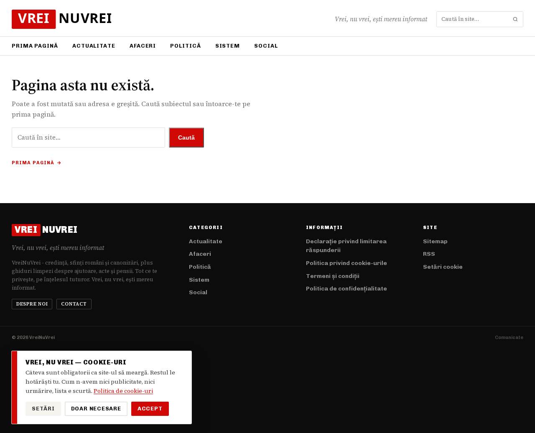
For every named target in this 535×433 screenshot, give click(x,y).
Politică (185, 46)
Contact (74, 304)
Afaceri (143, 46)
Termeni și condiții (332, 276)
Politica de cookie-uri (123, 391)
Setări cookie (443, 266)
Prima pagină (35, 46)
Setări (43, 408)
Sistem (227, 46)
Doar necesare (96, 408)
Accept (150, 408)
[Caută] (515, 19)
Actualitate (93, 46)
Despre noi (32, 304)
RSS (429, 253)
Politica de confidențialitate (346, 288)
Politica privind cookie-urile (346, 263)
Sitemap (435, 241)
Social (266, 46)
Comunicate (509, 337)
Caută (186, 137)
